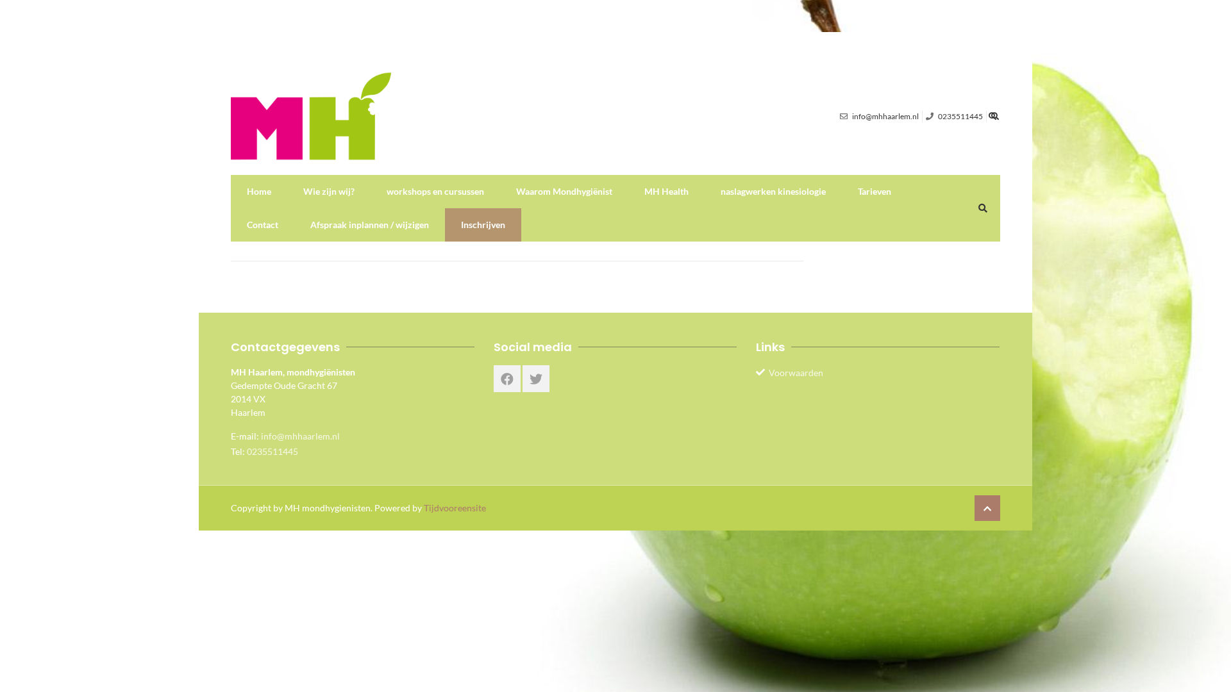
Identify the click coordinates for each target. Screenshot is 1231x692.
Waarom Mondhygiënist (564, 191)
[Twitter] (536, 378)
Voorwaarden (796, 372)
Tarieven (874, 191)
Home (259, 191)
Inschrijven (483, 224)
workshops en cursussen (435, 191)
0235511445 (272, 451)
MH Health (666, 191)
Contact (262, 224)
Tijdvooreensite (455, 507)
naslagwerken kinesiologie (773, 191)
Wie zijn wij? (329, 191)
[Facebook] (507, 378)
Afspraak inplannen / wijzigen (369, 224)
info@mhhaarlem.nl (300, 436)
